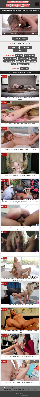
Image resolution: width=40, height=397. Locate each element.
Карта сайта (20, 393)
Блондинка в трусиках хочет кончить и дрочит (20, 123)
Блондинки (19, 61)
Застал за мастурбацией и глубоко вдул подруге (20, 253)
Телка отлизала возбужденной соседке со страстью (20, 149)
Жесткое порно (29, 55)
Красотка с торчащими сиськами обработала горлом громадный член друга (20, 279)
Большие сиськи (23, 64)
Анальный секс (9, 61)
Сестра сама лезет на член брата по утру (20, 304)
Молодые (19, 55)
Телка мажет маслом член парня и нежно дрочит (20, 175)
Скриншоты (15, 47)
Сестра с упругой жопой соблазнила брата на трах (20, 356)
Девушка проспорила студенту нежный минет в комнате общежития (20, 202)
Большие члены (31, 61)
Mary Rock (24, 68)
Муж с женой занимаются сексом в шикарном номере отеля (20, 331)
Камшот (33, 58)
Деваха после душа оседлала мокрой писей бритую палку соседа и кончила (20, 228)
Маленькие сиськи (10, 58)
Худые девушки (24, 58)
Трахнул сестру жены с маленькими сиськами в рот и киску (20, 98)
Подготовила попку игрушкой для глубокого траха (20, 382)
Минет (14, 64)
